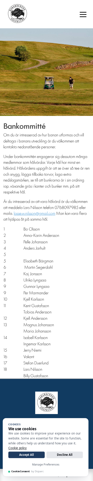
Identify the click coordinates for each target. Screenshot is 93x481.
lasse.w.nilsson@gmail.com (34, 213)
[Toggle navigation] (83, 14)
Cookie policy (17, 448)
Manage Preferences (45, 464)
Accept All (26, 455)
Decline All (64, 455)
